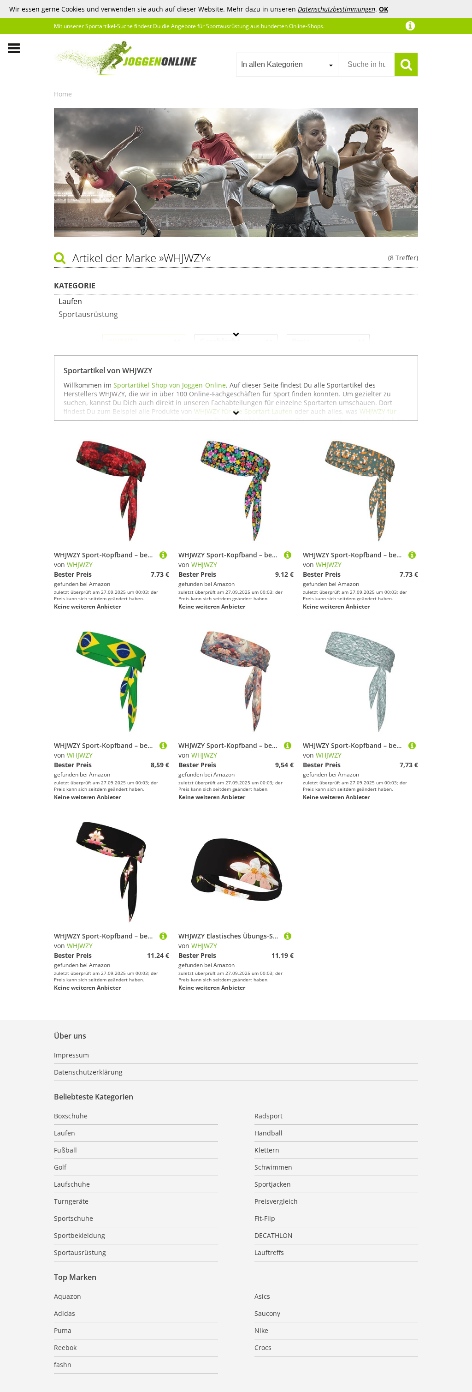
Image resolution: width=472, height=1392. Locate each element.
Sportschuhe (73, 1218)
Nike (261, 1330)
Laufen (64, 1133)
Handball (268, 1133)
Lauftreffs (269, 1252)
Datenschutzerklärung (88, 1072)
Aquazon (67, 1296)
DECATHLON (273, 1235)
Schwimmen (273, 1167)
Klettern (266, 1150)
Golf (60, 1167)
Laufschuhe (72, 1184)
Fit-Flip (264, 1218)
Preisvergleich (276, 1201)
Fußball (65, 1150)
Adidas (64, 1313)
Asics (262, 1296)
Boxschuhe (71, 1115)
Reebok (65, 1347)
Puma (62, 1330)
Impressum (71, 1055)
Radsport (268, 1115)
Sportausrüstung (80, 1252)
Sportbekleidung (79, 1235)
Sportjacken (272, 1184)
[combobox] (287, 65)
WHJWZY (80, 564)
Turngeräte (71, 1201)
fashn (62, 1364)
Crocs (262, 1347)
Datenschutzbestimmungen (336, 9)
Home (63, 94)
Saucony (267, 1313)
